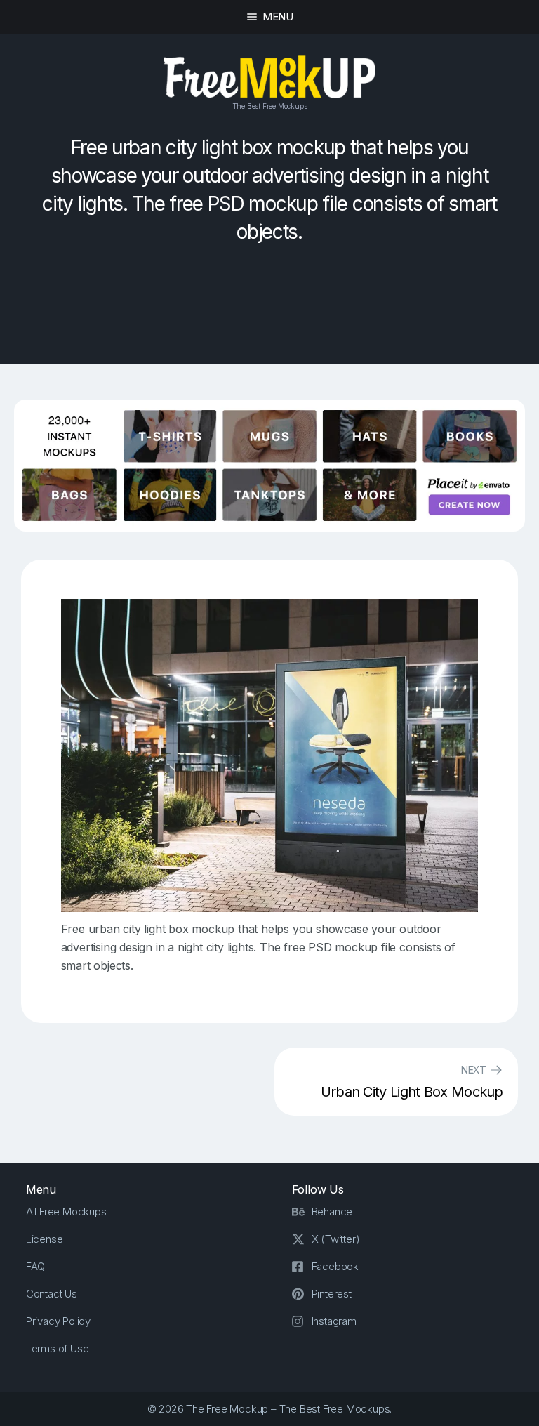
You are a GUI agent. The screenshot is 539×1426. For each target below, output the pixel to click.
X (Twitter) (336, 1239)
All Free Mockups (66, 1211)
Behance (332, 1211)
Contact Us (51, 1293)
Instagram (334, 1321)
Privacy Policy (58, 1321)
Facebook (335, 1266)
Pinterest (332, 1293)
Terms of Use (57, 1348)
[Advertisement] (269, 311)
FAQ (35, 1266)
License (44, 1239)
